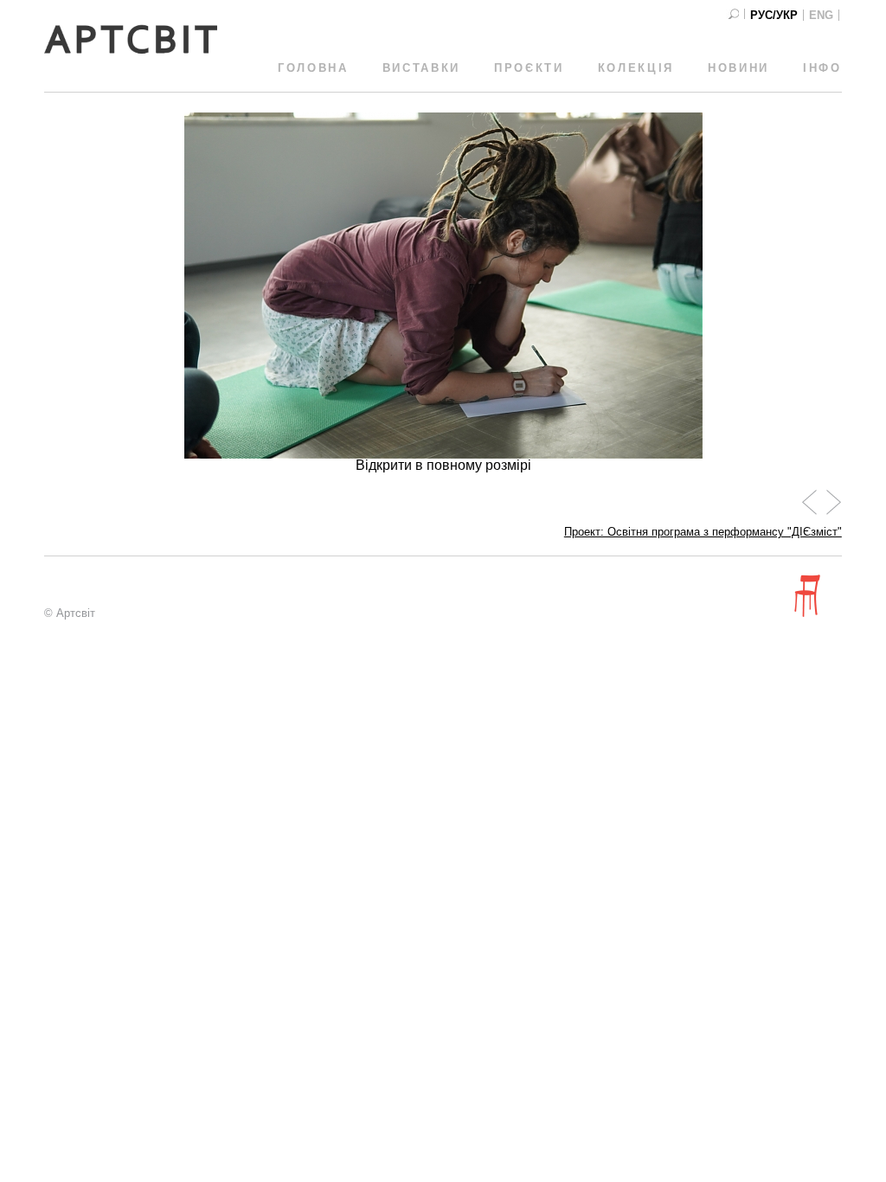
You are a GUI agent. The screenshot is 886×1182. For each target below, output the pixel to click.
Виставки (421, 67)
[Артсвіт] (130, 49)
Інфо (822, 67)
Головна (313, 67)
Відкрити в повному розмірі (443, 465)
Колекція (636, 67)
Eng (821, 15)
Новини (738, 67)
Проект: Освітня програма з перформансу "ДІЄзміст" (703, 531)
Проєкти (529, 67)
